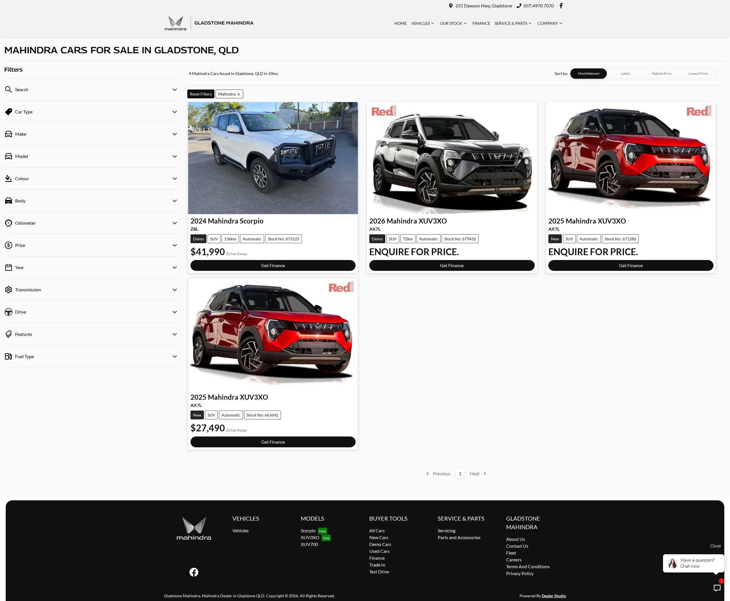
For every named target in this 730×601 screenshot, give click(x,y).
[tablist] (643, 73)
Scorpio (308, 530)
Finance (481, 23)
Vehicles (420, 23)
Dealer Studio (554, 595)
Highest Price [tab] (662, 73)
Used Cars (379, 551)
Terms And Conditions (528, 566)
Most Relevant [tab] (588, 73)
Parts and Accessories (459, 537)
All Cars (377, 530)
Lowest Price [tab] (698, 73)
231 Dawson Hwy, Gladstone (483, 5)
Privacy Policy (520, 573)
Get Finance (273, 265)
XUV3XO (310, 537)
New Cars (378, 537)
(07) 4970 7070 (539, 5)
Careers (514, 559)
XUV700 (309, 544)
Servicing (446, 530)
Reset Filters (201, 94)
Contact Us (517, 546)
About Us (515, 539)
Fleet (511, 552)
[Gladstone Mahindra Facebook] (562, 5)
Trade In (377, 564)
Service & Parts (511, 23)
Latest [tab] (625, 73)
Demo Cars (380, 544)
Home (400, 23)
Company (548, 23)
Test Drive (379, 571)
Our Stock (451, 23)
